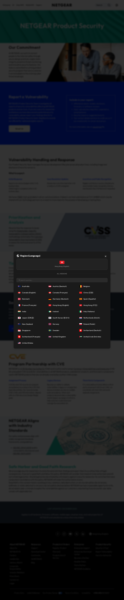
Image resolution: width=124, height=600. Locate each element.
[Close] (106, 256)
